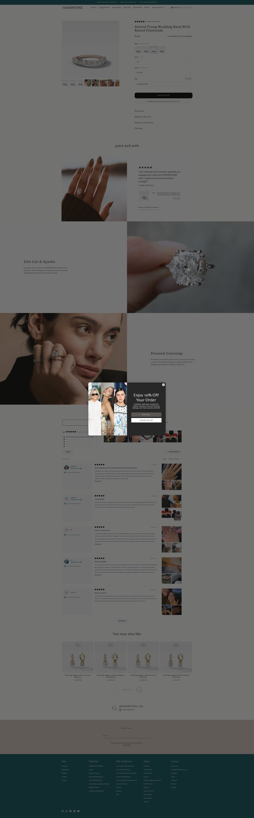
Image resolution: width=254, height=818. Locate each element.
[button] (146, 420)
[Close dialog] (163, 384)
